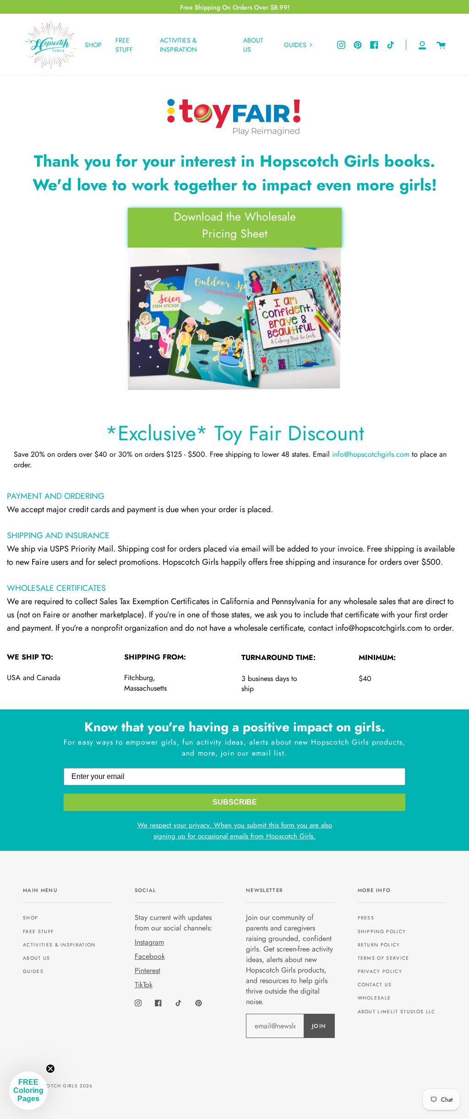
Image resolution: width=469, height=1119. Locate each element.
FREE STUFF (38, 931)
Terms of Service (383, 958)
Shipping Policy (382, 931)
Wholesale (374, 998)
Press (366, 917)
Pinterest (147, 970)
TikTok (144, 984)
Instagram (149, 942)
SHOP (30, 917)
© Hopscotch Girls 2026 (58, 1085)
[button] (28, 1090)
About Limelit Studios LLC (397, 1011)
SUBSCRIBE (235, 802)
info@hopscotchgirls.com (370, 454)
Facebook (150, 956)
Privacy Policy (380, 971)
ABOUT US (36, 958)
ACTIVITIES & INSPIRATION (59, 944)
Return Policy (379, 944)
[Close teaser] (50, 1068)
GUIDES (33, 971)
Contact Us (375, 984)
